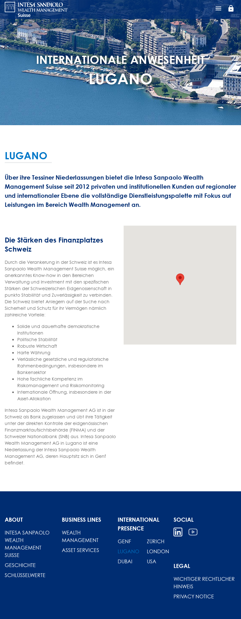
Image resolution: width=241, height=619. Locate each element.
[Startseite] (36, 9)
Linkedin (178, 532)
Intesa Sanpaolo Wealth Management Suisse (27, 543)
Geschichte (20, 565)
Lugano (128, 551)
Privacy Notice (194, 596)
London (158, 551)
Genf (124, 541)
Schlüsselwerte (25, 575)
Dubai (125, 561)
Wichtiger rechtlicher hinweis (204, 583)
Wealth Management (80, 536)
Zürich (155, 541)
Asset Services (80, 550)
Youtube (193, 532)
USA (151, 561)
